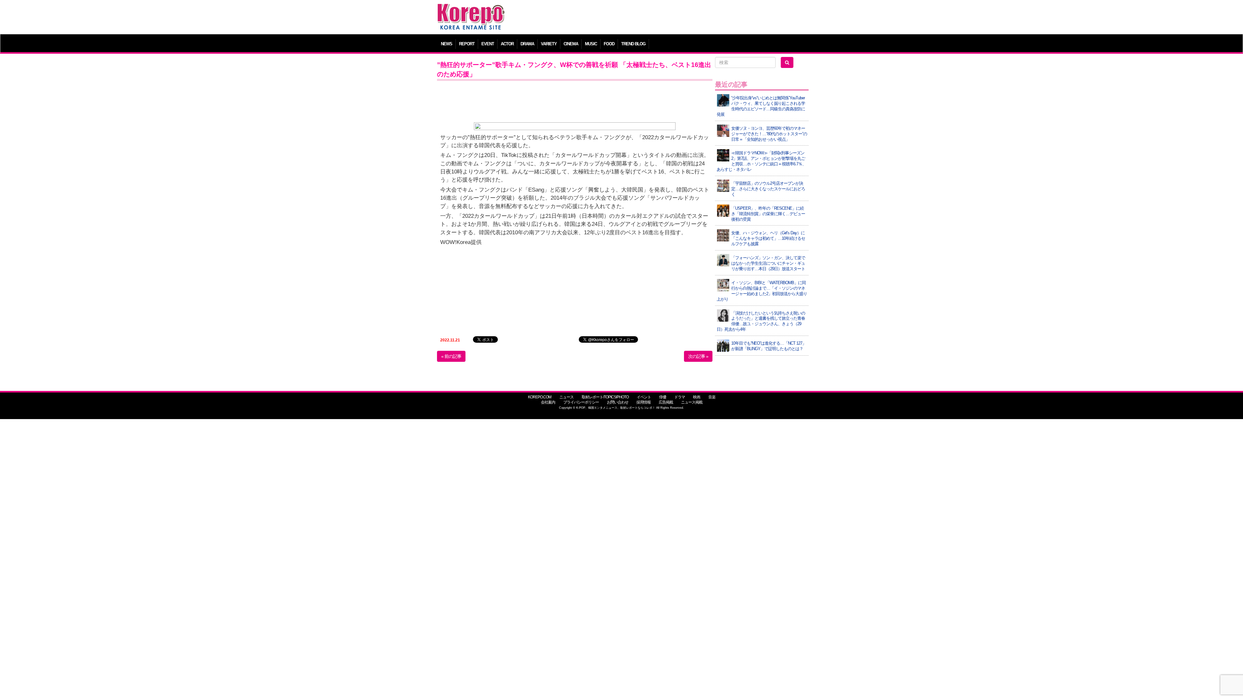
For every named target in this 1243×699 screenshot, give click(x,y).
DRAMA (527, 43)
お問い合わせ (617, 402)
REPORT (467, 43)
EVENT (487, 43)
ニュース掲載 (691, 402)
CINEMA (571, 43)
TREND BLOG (633, 43)
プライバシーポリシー (581, 402)
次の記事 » (698, 356)
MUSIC (591, 43)
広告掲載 (666, 402)
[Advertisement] (668, 17)
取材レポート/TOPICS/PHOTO (605, 397)
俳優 (662, 397)
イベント (644, 397)
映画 (696, 397)
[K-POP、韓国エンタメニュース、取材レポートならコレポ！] (471, 9)
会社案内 (548, 402)
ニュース (566, 397)
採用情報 (643, 402)
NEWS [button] (446, 43)
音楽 (711, 397)
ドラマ (679, 397)
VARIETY (549, 43)
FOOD (609, 43)
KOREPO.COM (539, 397)
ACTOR (507, 43)
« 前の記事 (451, 356)
